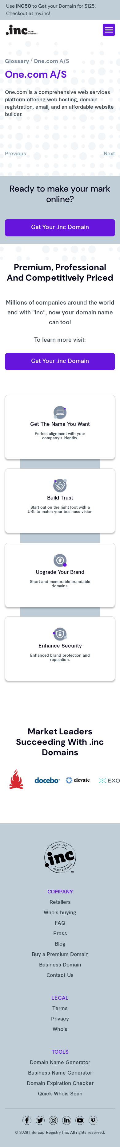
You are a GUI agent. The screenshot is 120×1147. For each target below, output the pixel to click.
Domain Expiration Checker (60, 1083)
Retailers (60, 902)
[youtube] (79, 1120)
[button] (109, 30)
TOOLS (60, 1052)
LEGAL (60, 998)
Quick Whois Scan (60, 1094)
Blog (60, 944)
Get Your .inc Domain (60, 228)
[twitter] (40, 1120)
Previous (15, 154)
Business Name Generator (60, 1073)
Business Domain (60, 965)
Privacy (60, 1019)
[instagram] (53, 1120)
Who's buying (60, 913)
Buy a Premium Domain (60, 954)
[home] (22, 29)
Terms (60, 1008)
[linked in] (66, 1120)
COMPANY (60, 892)
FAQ (60, 923)
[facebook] (26, 1120)
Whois (60, 1029)
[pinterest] (93, 1120)
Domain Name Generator (60, 1062)
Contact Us (60, 975)
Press (60, 933)
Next (109, 154)
